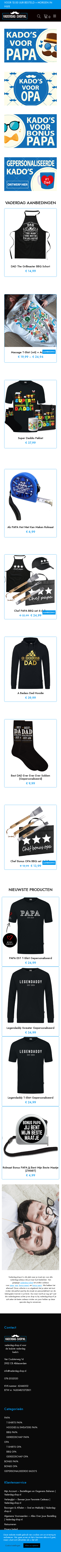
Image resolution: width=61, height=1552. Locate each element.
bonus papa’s (24, 1285)
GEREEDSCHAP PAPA (17, 1437)
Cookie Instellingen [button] (12, 1545)
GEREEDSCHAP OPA (17, 1456)
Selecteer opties (30, 743)
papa (12, 1285)
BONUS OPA (10, 1466)
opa (16, 1285)
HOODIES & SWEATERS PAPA (21, 1427)
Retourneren (10, 1524)
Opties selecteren (30, 318)
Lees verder (30, 1132)
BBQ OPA (11, 1451)
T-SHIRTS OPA (13, 1447)
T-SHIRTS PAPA (14, 1422)
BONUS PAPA (11, 1461)
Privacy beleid (11, 1529)
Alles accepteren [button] (31, 1545)
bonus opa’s (37, 1285)
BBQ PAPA (11, 1432)
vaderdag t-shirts (26, 1282)
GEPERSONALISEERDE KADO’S (20, 1471)
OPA (6, 1442)
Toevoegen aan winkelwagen (30, 232)
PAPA (7, 1417)
